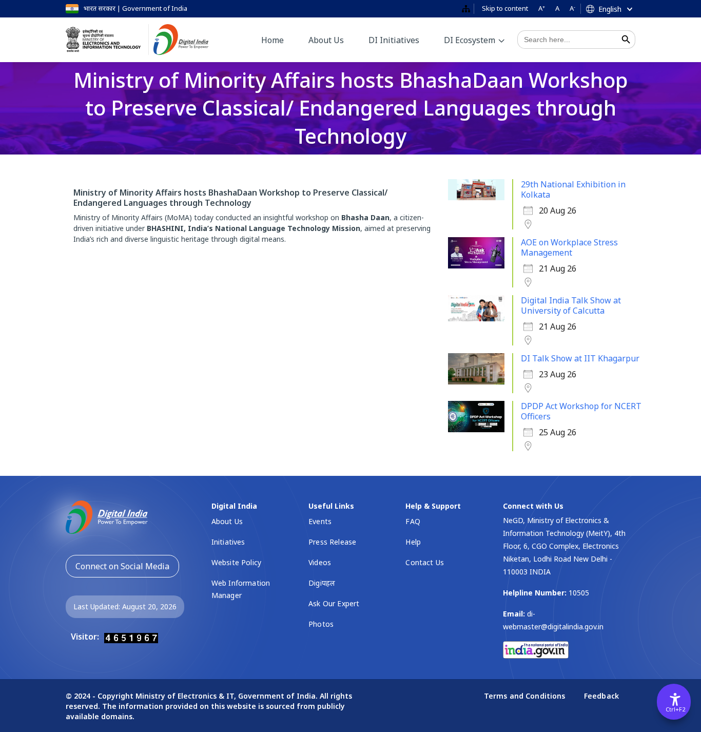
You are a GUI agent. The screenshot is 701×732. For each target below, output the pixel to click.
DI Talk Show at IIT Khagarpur (580, 358)
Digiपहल (321, 583)
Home (272, 40)
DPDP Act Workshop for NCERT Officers (581, 411)
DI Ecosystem (469, 40)
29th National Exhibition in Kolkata (573, 189)
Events (320, 521)
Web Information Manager (240, 589)
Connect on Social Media (122, 566)
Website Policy (236, 562)
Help (413, 542)
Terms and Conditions (526, 696)
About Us (326, 40)
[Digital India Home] (188, 39)
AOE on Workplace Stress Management (569, 247)
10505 (579, 593)
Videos (319, 562)
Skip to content (505, 8)
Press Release (332, 542)
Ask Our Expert (333, 603)
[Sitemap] (466, 9)
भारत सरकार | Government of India (135, 8)
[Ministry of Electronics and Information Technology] (107, 39)
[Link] (107, 516)
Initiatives (228, 542)
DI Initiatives (393, 40)
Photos (321, 624)
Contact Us (424, 562)
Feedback (601, 696)
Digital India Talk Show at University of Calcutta (571, 305)
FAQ (412, 521)
